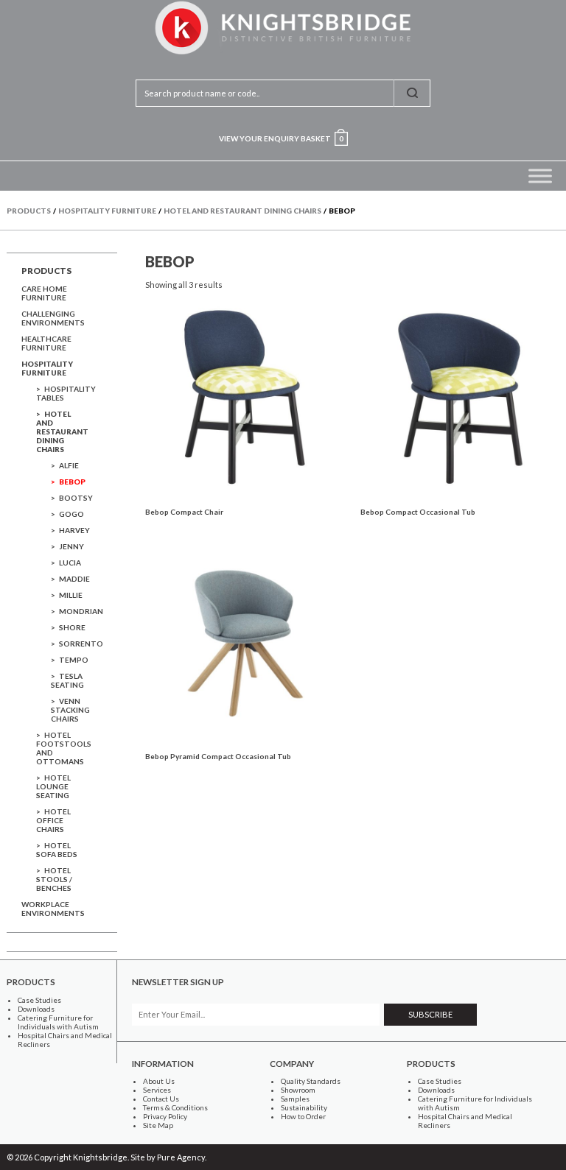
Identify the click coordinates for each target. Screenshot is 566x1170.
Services (157, 1089)
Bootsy (76, 497)
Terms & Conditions (175, 1107)
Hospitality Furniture (47, 368)
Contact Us (161, 1098)
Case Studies (39, 999)
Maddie (74, 578)
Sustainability (304, 1107)
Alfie (69, 465)
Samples (295, 1098)
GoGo (71, 514)
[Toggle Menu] (540, 176)
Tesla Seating (67, 680)
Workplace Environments (53, 908)
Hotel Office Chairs (53, 820)
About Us (159, 1080)
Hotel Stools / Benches (54, 879)
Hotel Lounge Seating (53, 786)
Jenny (71, 546)
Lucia (70, 562)
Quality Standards (310, 1080)
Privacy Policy (165, 1116)
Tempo (73, 659)
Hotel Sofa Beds (56, 850)
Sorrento (81, 643)
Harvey (74, 530)
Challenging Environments (53, 318)
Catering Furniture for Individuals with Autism (58, 1022)
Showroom (298, 1089)
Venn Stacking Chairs (70, 710)
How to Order (303, 1116)
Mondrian (81, 611)
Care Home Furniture (44, 293)
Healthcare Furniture (46, 343)
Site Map (158, 1125)
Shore (72, 627)
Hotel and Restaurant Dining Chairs (62, 431)
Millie (71, 595)
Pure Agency (181, 1157)
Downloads (36, 1008)
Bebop (72, 481)
